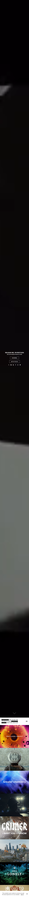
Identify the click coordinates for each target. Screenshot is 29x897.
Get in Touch (14, 361)
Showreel (14, 358)
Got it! (22, 894)
